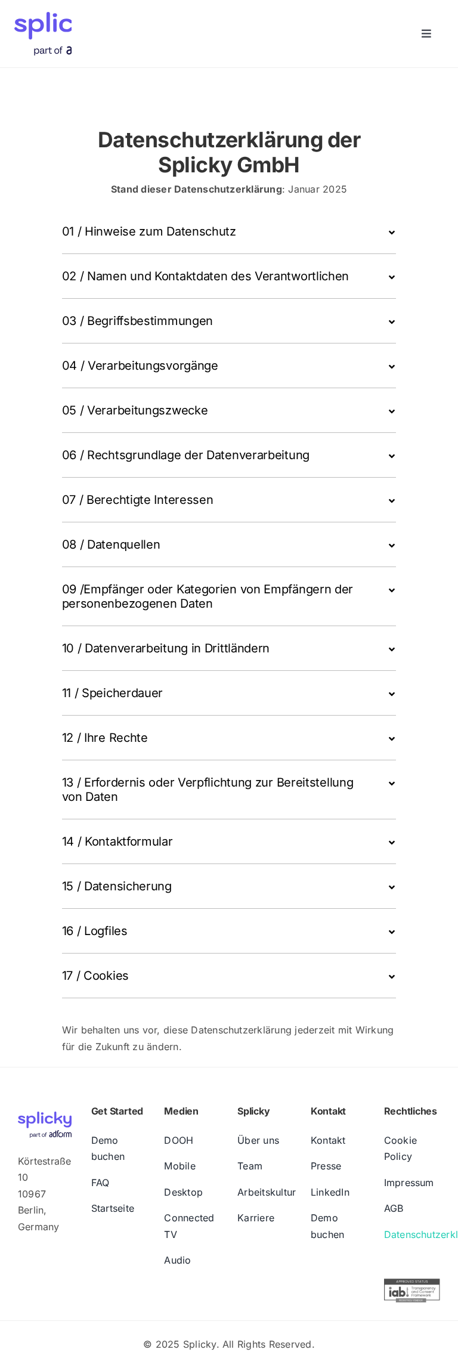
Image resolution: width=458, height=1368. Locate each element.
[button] (229, 231)
